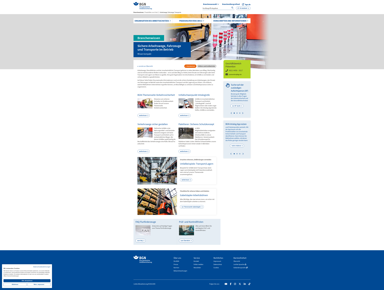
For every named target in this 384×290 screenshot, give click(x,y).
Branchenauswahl (210, 4)
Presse (176, 264)
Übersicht (237, 261)
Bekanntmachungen (180, 271)
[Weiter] (242, 113)
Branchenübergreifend (231, 4)
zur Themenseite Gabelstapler (191, 207)
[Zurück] (232, 113)
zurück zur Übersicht (145, 66)
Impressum (217, 261)
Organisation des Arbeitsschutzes (152, 21)
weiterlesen (143, 115)
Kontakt (196, 261)
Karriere (176, 268)
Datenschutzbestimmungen (41, 267)
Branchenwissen (139, 12)
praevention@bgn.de (235, 74)
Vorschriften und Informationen (229, 21)
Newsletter (197, 268)
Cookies (216, 268)
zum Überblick (185, 241)
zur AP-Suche (236, 106)
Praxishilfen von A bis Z (190, 21)
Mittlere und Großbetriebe (206, 66)
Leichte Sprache (239, 264)
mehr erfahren (236, 146)
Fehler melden (198, 264)
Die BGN (176, 261)
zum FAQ (140, 241)
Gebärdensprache (240, 268)
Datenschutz (218, 264)
